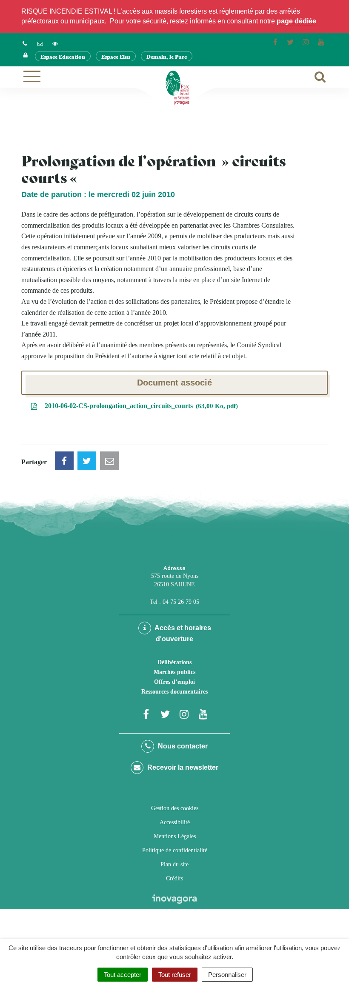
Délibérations (174, 662)
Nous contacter (182, 746)
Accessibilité (175, 822)
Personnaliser (227, 974)
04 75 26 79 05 (181, 602)
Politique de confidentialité (174, 850)
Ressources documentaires (174, 691)
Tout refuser (174, 974)
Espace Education (62, 56)
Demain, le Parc (166, 56)
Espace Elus (115, 56)
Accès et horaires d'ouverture (182, 633)
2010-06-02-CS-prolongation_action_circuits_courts (139, 405)
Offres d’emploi (174, 682)
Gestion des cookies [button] (174, 808)
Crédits (174, 878)
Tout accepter (122, 974)
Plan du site (174, 864)
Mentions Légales (175, 836)
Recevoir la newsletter (182, 767)
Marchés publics (174, 672)
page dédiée (296, 21)
